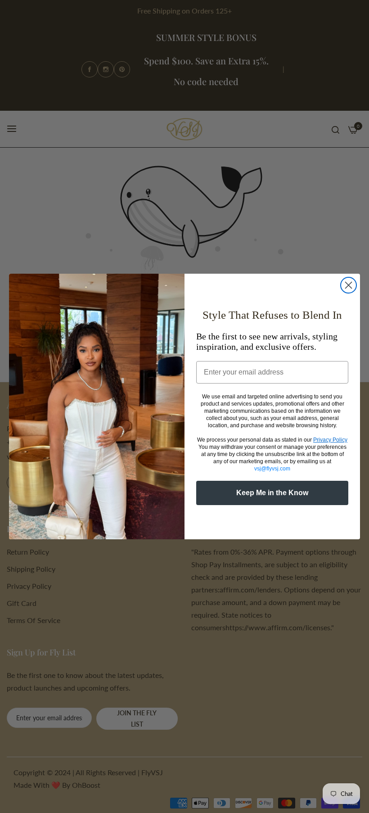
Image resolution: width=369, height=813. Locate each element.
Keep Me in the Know (272, 493)
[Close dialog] (348, 285)
